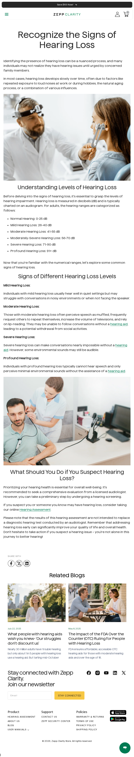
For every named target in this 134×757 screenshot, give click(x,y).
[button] (6, 14)
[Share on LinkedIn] (26, 563)
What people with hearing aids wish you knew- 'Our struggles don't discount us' (35, 638)
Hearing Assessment (35, 509)
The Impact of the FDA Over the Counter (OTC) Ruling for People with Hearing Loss (96, 638)
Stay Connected (69, 695)
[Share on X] (19, 563)
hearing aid (119, 324)
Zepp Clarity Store (61, 741)
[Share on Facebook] (11, 563)
